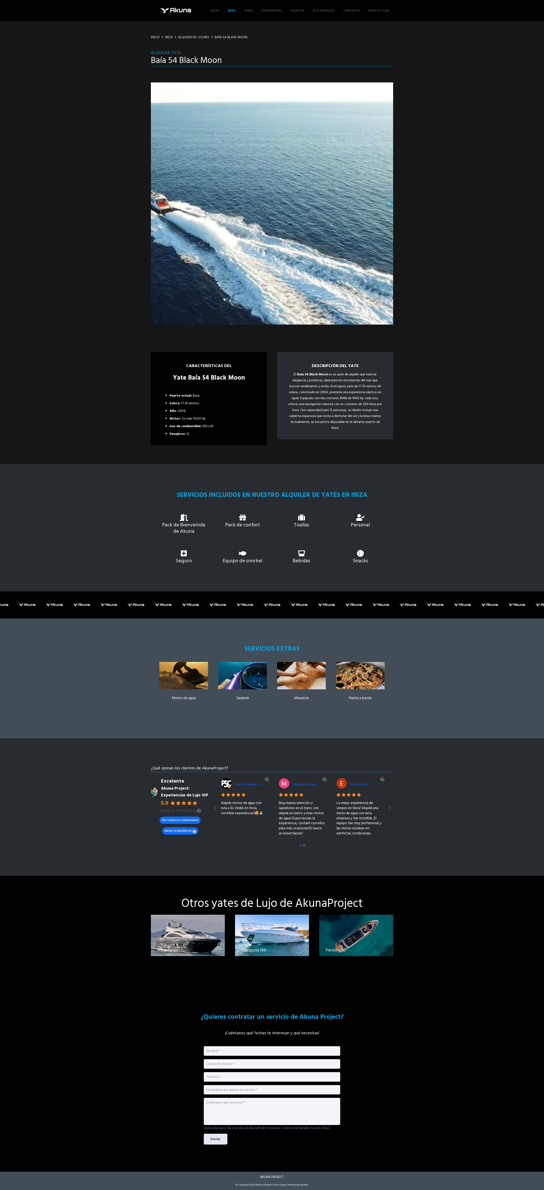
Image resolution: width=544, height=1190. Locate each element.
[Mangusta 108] (272, 941)
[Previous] (155, 203)
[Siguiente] (389, 203)
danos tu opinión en (178, 830)
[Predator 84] (188, 941)
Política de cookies (298, 1185)
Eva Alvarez (359, 784)
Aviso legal (279, 1185)
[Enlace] (183, 681)
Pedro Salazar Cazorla (252, 784)
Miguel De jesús (305, 784)
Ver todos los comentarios (180, 820)
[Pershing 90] (356, 941)
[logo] (176, 10)
